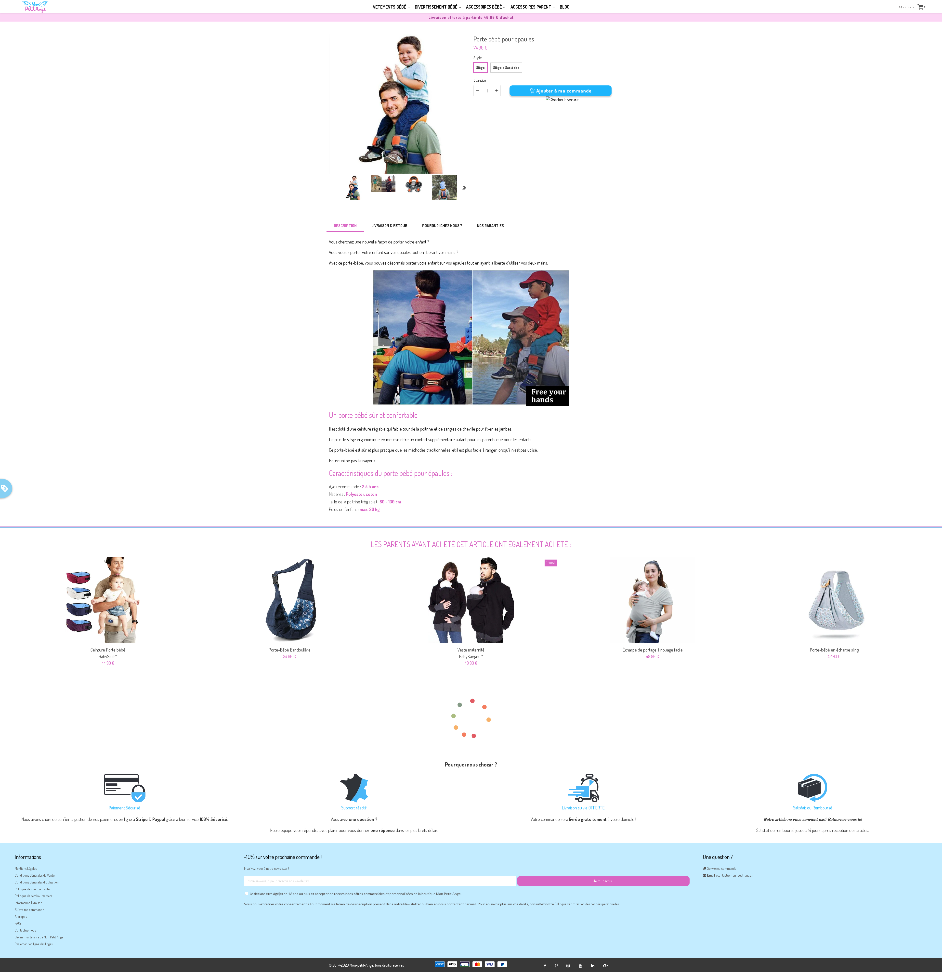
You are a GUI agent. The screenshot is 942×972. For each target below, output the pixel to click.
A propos (21, 916)
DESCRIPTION (345, 225)
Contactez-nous (25, 930)
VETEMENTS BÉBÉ (390, 7)
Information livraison (28, 903)
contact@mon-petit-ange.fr (735, 875)
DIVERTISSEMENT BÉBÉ (436, 7)
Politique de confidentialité (32, 889)
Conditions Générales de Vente (34, 875)
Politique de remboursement (33, 896)
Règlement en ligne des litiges (33, 944)
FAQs (18, 923)
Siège (480, 67)
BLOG (564, 7)
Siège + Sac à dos (506, 67)
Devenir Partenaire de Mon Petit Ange (39, 937)
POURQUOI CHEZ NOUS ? (442, 225)
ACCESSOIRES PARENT (531, 7)
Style (477, 57)
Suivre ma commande (29, 910)
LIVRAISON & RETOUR (389, 225)
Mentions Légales (26, 868)
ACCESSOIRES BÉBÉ (484, 7)
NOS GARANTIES (490, 225)
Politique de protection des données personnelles (587, 904)
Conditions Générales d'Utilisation (37, 882)
